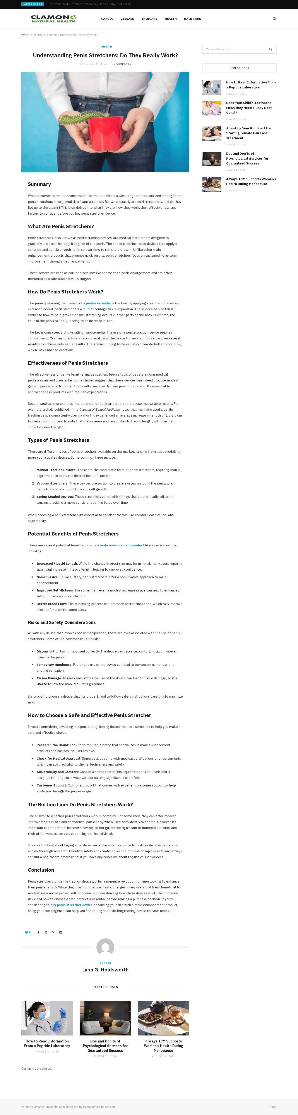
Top (274, 1107)
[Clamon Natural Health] (54, 19)
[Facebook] (38, 932)
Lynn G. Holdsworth (105, 969)
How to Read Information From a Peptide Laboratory (47, 1043)
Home (24, 34)
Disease (127, 18)
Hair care (192, 18)
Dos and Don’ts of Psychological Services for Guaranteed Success (105, 1046)
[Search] (273, 19)
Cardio (107, 18)
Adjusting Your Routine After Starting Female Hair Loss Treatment (249, 133)
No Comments (121, 63)
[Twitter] (46, 932)
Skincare (150, 18)
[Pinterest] (53, 932)
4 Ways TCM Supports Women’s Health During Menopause (163, 1046)
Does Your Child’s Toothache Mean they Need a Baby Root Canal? (89, 4)
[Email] (60, 932)
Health (171, 18)
